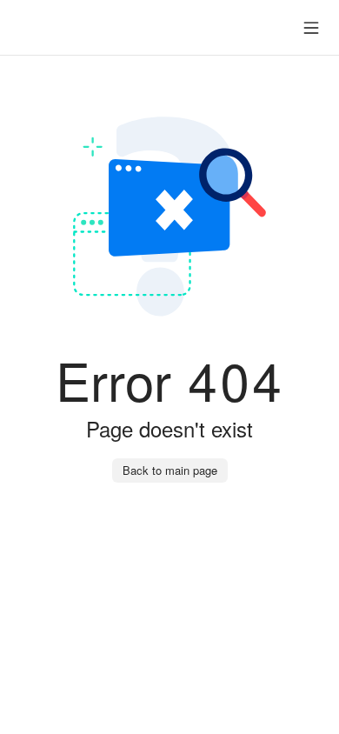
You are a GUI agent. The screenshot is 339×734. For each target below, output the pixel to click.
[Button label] (311, 28)
